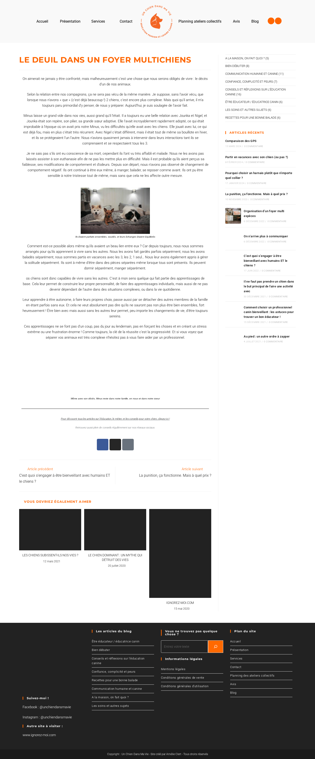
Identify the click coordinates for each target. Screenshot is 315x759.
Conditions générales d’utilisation (184, 686)
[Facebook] (271, 21)
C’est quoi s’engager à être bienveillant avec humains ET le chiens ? (265, 260)
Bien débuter (235, 66)
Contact (235, 667)
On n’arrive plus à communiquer (266, 236)
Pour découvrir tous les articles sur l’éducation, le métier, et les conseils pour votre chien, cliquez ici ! (115, 418)
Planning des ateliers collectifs (252, 675)
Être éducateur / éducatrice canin (251, 102)
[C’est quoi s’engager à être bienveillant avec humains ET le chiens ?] (233, 263)
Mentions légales (173, 669)
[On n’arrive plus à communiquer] (233, 239)
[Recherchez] (215, 646)
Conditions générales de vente (182, 677)
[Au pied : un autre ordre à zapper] (233, 338)
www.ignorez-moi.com (39, 735)
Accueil (235, 641)
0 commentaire (253, 146)
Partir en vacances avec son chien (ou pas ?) (256, 157)
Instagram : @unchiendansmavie (47, 717)
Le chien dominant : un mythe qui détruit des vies (115, 557)
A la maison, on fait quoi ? (245, 58)
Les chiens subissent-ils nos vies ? (50, 555)
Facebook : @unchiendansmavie (47, 707)
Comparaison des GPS (241, 141)
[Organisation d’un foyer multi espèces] (233, 216)
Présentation (239, 650)
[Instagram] (278, 21)
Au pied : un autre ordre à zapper (267, 336)
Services (236, 658)
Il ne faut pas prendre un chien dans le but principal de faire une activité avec (269, 286)
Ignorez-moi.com (180, 603)
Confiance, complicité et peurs (249, 81)
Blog (233, 692)
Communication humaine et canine (251, 73)
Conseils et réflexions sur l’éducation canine (118, 661)
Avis (233, 684)
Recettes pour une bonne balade (250, 117)
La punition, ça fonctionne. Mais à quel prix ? (256, 194)
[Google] (128, 444)
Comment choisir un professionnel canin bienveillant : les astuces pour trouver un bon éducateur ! (269, 312)
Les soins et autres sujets (246, 109)
